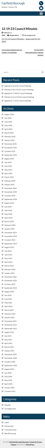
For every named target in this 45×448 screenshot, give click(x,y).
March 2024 (9, 221)
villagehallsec (14, 35)
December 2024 (10, 188)
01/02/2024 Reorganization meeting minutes (34, 52)
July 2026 (8, 118)
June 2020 (8, 376)
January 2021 (9, 351)
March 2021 (9, 347)
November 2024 (10, 192)
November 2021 (10, 325)
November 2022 (10, 280)
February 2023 (9, 269)
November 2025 (10, 148)
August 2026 (9, 114)
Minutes (7, 405)
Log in (6, 422)
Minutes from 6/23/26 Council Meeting (19, 97)
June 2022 (8, 299)
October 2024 (9, 196)
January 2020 (9, 388)
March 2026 (9, 133)
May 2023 (8, 258)
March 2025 (9, 177)
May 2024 (8, 214)
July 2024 (8, 207)
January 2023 (9, 273)
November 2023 (10, 236)
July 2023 (8, 251)
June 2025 (8, 166)
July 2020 (8, 373)
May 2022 (8, 303)
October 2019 (9, 391)
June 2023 (8, 255)
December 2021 (10, 321)
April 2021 (8, 343)
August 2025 (9, 159)
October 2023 (9, 240)
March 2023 (9, 266)
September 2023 (10, 244)
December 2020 (10, 354)
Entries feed (8, 426)
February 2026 (9, 136)
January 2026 (9, 140)
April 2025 (8, 173)
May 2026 (8, 125)
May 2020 (8, 380)
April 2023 (8, 262)
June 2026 (8, 122)
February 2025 (9, 181)
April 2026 (8, 129)
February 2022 (9, 314)
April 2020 (8, 384)
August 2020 (9, 369)
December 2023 (10, 232)
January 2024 (9, 229)
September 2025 (10, 155)
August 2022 (9, 292)
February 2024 (9, 225)
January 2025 (9, 184)
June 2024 (8, 210)
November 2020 (10, 358)
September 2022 (10, 288)
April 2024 (8, 218)
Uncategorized (29, 35)
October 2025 (9, 151)
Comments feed (10, 430)
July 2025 (8, 162)
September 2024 (10, 199)
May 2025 (8, 170)
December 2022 (10, 277)
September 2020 (10, 365)
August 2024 (9, 203)
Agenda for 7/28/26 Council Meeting (18, 93)
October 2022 (9, 284)
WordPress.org (10, 433)
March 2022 (9, 310)
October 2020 (9, 362)
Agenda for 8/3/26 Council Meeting (17, 86)
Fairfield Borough (13, 3)
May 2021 (8, 340)
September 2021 (10, 328)
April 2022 (8, 306)
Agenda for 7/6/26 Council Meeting (17, 101)
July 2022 (8, 295)
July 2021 (8, 336)
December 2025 (10, 144)
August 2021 (9, 332)
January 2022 (9, 317)
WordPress (30, 444)
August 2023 (9, 247)
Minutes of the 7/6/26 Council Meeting (19, 90)
